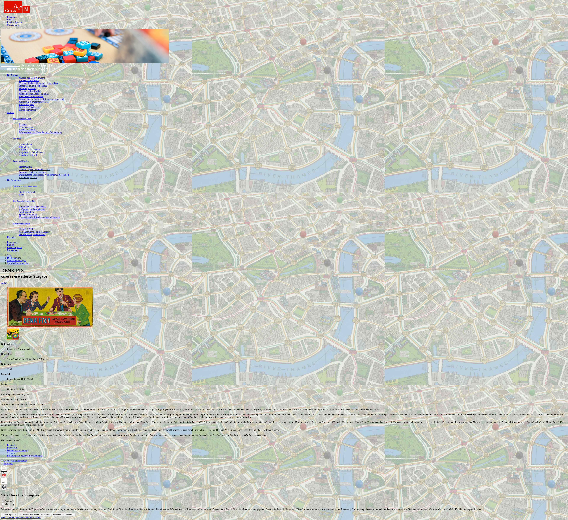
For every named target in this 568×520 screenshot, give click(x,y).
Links (21, 194)
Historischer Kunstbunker (31, 96)
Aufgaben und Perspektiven (32, 209)
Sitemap (11, 453)
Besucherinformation (22, 118)
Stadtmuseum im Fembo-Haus (33, 86)
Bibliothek (24, 147)
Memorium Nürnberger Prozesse (34, 102)
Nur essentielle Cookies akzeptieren (34, 514)
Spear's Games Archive (18, 263)
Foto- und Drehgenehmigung (32, 172)
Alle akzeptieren (9, 514)
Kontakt (22, 124)
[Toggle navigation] (2, 12)
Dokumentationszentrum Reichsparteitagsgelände (42, 99)
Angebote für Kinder (28, 155)
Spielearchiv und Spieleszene (25, 186)
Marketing (9, 504)
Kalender (11, 237)
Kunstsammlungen (27, 110)
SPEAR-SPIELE (27, 229)
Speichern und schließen (63, 514)
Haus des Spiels (26, 104)
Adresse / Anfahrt (27, 129)
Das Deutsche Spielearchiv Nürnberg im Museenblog (44, 175)
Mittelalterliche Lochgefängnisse (34, 94)
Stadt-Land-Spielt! (27, 192)
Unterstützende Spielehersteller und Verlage (39, 217)
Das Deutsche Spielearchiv (24, 201)
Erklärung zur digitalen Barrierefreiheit (25, 455)
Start (9, 255)
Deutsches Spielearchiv (30, 107)
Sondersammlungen (21, 223)
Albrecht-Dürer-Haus (29, 80)
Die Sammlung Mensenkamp (32, 234)
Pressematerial (25, 167)
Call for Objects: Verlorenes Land (34, 169)
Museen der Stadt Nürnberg (32, 78)
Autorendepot (25, 144)
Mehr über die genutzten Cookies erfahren (21, 517)
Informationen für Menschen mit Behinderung (40, 132)
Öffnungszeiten (26, 127)
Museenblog (13, 25)
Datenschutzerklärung (17, 450)
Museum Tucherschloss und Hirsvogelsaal (38, 83)
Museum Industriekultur (30, 91)
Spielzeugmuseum (27, 88)
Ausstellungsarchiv (28, 177)
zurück (4, 283)
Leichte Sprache (14, 22)
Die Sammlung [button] (14, 180)
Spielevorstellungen (28, 214)
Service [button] (10, 112)
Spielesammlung (26, 212)
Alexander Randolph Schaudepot (34, 232)
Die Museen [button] (12, 75)
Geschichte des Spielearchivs (32, 206)
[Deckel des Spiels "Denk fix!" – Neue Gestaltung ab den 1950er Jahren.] (13, 339)
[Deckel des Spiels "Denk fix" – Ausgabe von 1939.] (50, 326)
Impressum (12, 447)
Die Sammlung (14, 258)
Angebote (17, 138)
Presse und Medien (21, 161)
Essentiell (9, 501)
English (10, 19)
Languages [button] (12, 17)
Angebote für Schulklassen (31, 152)
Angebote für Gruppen (29, 149)
